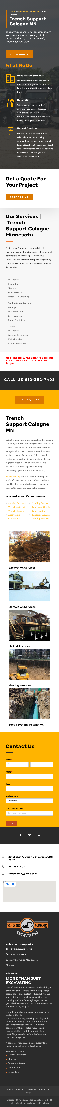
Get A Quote (30, 399)
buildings (38, 1021)
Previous (44, 1103)
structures (26, 1024)
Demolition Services (22, 607)
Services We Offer (15, 1051)
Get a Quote (19, 54)
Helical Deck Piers (17, 1054)
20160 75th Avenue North (19, 949)
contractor (13, 1043)
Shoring (12, 1059)
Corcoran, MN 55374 (16, 954)
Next (34, 1103)
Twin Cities (11, 267)
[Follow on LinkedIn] (38, 835)
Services (32, 1089)
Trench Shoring (16, 511)
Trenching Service (17, 507)
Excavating (13, 1072)
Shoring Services (17, 503)
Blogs (28, 1092)
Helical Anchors (27, 128)
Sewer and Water (16, 1063)
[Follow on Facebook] (20, 835)
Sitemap (10, 965)
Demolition (24, 100)
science (13, 1018)
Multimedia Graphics (31, 1100)
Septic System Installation (26, 724)
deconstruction (29, 1028)
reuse (12, 1037)
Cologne (35, 11)
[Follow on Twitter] (29, 835)
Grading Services (40, 503)
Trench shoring (13, 476)
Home (12, 11)
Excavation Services (30, 75)
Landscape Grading (42, 507)
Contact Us (19, 197)
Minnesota (23, 11)
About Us (20, 1089)
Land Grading (39, 511)
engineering (28, 1018)
